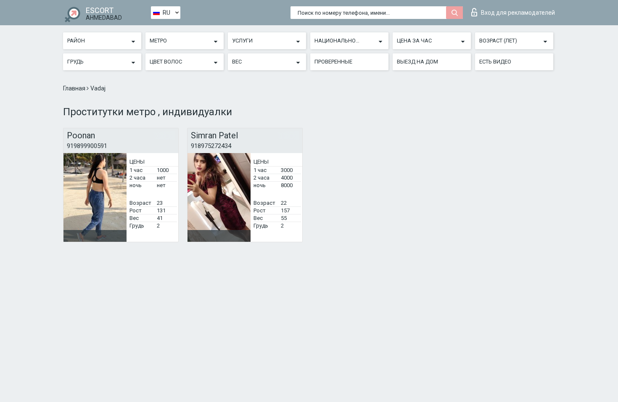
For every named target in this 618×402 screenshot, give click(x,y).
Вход (518, 12)
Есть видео (495, 61)
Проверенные (333, 61)
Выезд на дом (417, 61)
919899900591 (87, 146)
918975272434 (211, 146)
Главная (75, 88)
